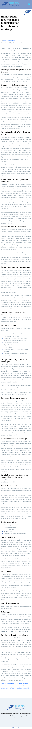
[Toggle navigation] (29, 4)
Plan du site (16, 728)
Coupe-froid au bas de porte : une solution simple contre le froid (8, 686)
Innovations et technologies (9, 40)
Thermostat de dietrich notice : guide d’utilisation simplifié (23, 686)
